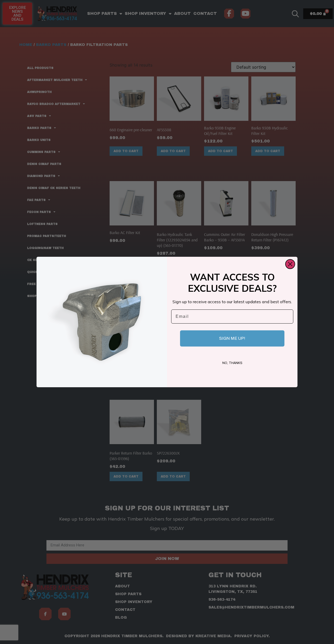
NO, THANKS (232, 363)
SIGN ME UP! (232, 338)
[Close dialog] (290, 264)
